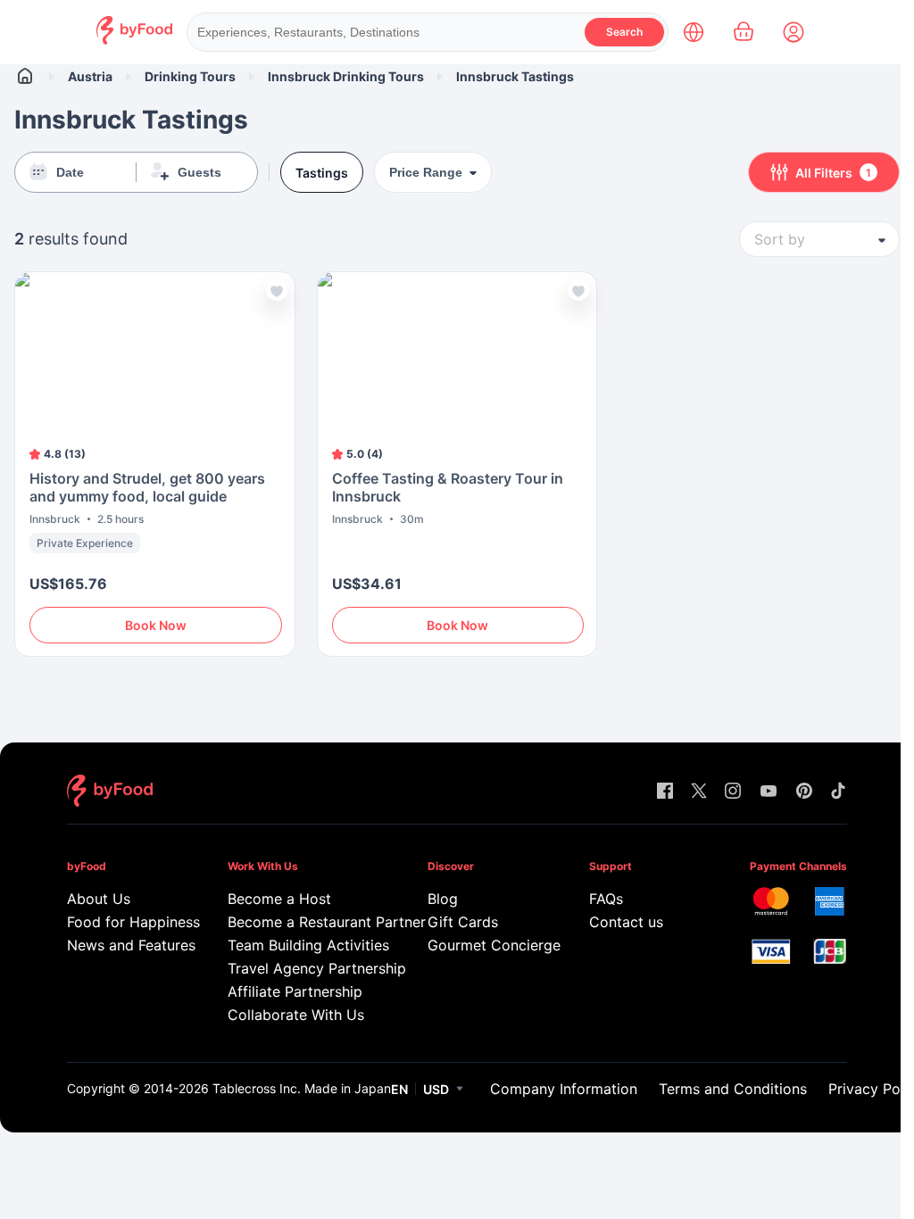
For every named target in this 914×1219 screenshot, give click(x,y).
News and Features (122, 945)
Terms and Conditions (733, 1089)
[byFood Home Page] (134, 39)
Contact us (626, 922)
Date (70, 172)
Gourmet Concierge (482, 945)
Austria (90, 76)
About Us (98, 899)
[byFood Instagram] (733, 792)
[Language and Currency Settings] (693, 32)
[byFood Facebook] (665, 792)
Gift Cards (463, 922)
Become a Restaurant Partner (302, 922)
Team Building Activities (302, 945)
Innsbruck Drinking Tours (346, 76)
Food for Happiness (122, 922)
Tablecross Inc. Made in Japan (301, 1088)
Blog (443, 899)
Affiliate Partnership (295, 991)
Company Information (563, 1089)
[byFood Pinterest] (804, 792)
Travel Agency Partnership (302, 968)
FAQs (606, 899)
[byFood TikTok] (838, 792)
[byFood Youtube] (768, 792)
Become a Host (279, 899)
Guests (199, 172)
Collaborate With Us (296, 1015)
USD (436, 1089)
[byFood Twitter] (699, 792)
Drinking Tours (190, 76)
